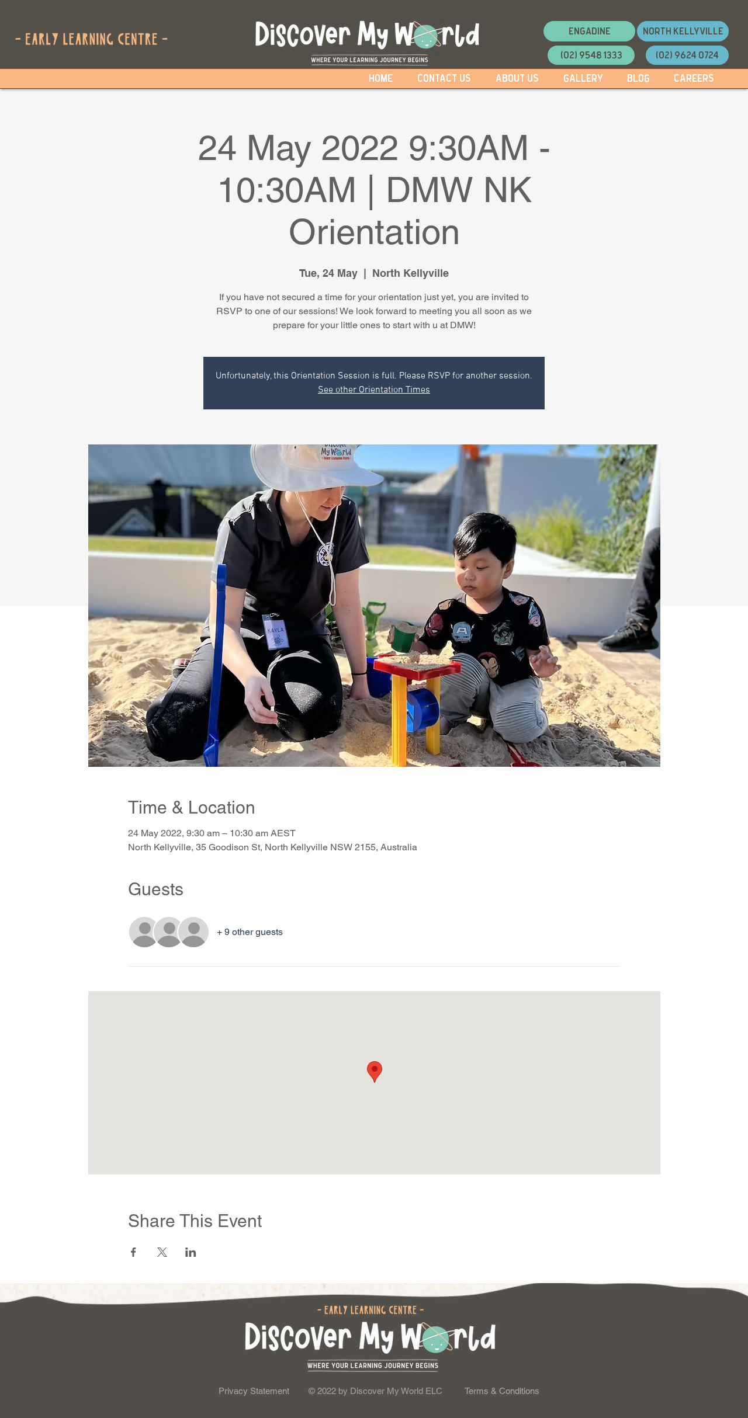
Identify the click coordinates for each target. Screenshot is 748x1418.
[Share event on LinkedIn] (190, 1252)
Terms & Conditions (502, 1391)
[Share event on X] (162, 1252)
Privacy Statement (254, 1391)
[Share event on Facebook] (133, 1252)
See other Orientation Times (374, 390)
